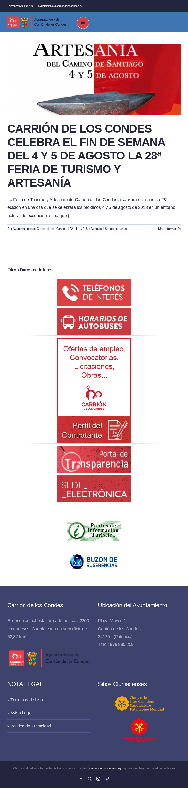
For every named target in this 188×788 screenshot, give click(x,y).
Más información (169, 228)
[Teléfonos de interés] (94, 282)
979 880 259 (25, 5)
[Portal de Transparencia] (94, 449)
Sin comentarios (116, 228)
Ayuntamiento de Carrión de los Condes (40, 228)
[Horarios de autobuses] (94, 312)
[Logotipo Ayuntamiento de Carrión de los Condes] (36, 17)
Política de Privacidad (30, 726)
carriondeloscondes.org (105, 768)
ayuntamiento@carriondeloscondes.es (60, 5)
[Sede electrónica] (94, 479)
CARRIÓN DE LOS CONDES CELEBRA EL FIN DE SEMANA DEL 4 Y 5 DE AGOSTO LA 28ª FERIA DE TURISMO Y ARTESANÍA (86, 155)
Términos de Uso (26, 699)
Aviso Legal (21, 712)
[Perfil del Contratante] (94, 341)
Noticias (96, 228)
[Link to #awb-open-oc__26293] (83, 23)
